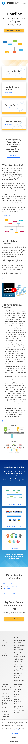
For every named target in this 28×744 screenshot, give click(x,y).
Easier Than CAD (19, 640)
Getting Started (19, 687)
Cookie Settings (14, 733)
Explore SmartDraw (17, 700)
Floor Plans (17, 692)
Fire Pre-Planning (7, 700)
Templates (17, 689)
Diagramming (6, 714)
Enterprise (5, 643)
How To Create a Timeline (12, 88)
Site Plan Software (17, 676)
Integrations (18, 661)
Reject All (14, 737)
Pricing (4, 645)
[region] (14, 732)
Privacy (4, 653)
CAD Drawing (18, 673)
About (3, 650)
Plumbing (4, 707)
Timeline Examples (13, 121)
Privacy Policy (16, 730)
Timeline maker (8, 584)
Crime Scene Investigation (6, 697)
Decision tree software (11, 586)
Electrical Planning (4, 704)
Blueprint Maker (19, 680)
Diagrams (17, 694)
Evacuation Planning (5, 711)
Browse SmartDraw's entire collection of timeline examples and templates (14, 556)
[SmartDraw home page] (10, 3)
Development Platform (18, 707)
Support (4, 648)
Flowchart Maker (19, 666)
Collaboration (18, 659)
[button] (24, 3)
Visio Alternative (19, 710)
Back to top (7, 215)
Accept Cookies (14, 741)
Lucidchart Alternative (17, 714)
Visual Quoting (6, 689)
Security (4, 655)
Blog (15, 704)
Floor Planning (6, 687)
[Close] (26, 722)
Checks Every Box (19, 656)
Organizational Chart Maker (18, 670)
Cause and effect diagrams (12, 591)
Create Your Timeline (13, 30)
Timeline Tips (10, 105)
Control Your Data (19, 664)
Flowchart (7, 588)
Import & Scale (19, 643)
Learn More (12, 156)
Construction (6, 717)
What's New (18, 697)
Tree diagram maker (10, 593)
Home (3, 640)
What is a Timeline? (13, 71)
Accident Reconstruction (6, 693)
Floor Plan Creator (17, 653)
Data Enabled (18, 650)
